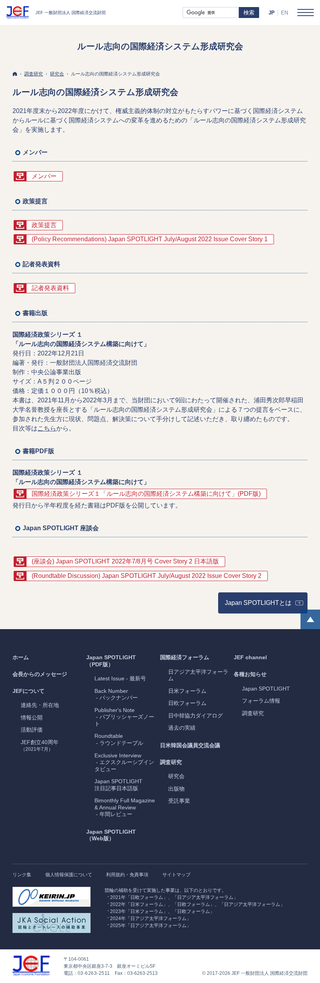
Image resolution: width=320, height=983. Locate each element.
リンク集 (21, 874)
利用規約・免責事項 (127, 874)
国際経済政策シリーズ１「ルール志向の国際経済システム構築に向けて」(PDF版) (146, 493)
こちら (46, 428)
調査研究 (171, 762)
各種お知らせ (250, 674)
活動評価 (32, 729)
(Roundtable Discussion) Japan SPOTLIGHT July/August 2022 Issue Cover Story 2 (146, 575)
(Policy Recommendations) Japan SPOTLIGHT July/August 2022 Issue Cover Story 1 (150, 239)
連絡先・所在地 (40, 705)
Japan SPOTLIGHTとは (266, 605)
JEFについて (28, 691)
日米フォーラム (187, 691)
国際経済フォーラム (184, 657)
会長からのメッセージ (39, 674)
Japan (266, 688)
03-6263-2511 (94, 973)
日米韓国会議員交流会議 (190, 745)
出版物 (176, 789)
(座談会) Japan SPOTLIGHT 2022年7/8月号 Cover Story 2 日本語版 (125, 561)
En (284, 13)
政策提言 (44, 225)
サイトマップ (176, 874)
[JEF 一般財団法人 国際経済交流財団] (56, 12)
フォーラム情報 (261, 701)
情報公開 (32, 717)
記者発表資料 (50, 288)
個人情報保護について (68, 874)
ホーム (20, 657)
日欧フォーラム (187, 703)
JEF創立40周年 (40, 745)
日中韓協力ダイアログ (195, 715)
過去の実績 (182, 728)
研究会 (176, 776)
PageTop (310, 619)
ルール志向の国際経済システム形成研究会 (95, 92)
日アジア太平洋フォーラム (198, 675)
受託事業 (179, 801)
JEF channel (250, 657)
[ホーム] (14, 73)
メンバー (44, 176)
